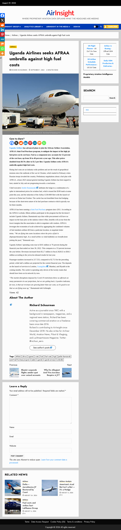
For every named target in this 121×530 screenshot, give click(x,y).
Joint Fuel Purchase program (20, 360)
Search (89, 90)
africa (24, 356)
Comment (14, 395)
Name (11, 427)
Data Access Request (40, 521)
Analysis (68, 481)
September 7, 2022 (37, 70)
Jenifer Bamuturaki (29, 188)
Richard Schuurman (19, 70)
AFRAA (18, 356)
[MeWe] (35, 143)
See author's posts (41, 347)
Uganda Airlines (15, 148)
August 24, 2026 (31, 495)
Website (12, 446)
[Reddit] (21, 143)
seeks (33, 360)
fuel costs (48, 356)
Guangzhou (41, 266)
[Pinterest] (30, 143)
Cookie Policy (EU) (57, 521)
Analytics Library (32, 26)
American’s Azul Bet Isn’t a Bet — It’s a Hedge (67, 487)
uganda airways (49, 360)
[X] (16, 143)
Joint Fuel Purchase (38, 210)
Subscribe (112, 26)
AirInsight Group (10, 26)
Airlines (13, 47)
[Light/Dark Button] (96, 26)
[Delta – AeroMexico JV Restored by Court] (13, 488)
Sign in (76, 26)
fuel (42, 356)
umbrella (60, 360)
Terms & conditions (74, 521)
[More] (2, 53)
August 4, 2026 (67, 493)
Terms (27, 521)
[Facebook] (12, 143)
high (54, 356)
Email (11, 436)
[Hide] (1, 58)
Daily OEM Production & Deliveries (108, 63)
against (30, 356)
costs (37, 356)
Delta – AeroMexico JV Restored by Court (29, 488)
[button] (100, 26)
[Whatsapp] (44, 143)
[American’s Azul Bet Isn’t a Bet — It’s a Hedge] (50, 488)
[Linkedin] (26, 143)
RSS (87, 110)
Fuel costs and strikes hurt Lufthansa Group (30, 505)
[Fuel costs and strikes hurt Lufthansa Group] (13, 506)
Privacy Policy (89, 521)
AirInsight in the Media (57, 26)
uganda (39, 360)
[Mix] (39, 143)
